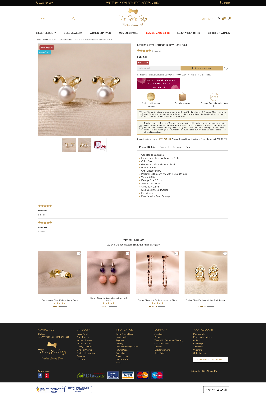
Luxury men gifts (188, 33)
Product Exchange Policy (127, 346)
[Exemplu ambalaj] (100, 145)
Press (157, 337)
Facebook (40, 375)
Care (188, 147)
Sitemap (158, 346)
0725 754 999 (46, 3)
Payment (164, 147)
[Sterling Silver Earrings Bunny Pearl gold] (69, 145)
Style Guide (159, 353)
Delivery (177, 147)
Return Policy (122, 350)
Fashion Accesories (86, 353)
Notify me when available (201, 68)
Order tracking (199, 353)
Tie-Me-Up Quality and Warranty (169, 340)
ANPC (119, 362)
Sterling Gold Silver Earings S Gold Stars (60, 300)
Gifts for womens (162, 350)
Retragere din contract (210, 359)
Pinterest (47, 375)
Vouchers (197, 350)
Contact (226, 3)
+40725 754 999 (45, 337)
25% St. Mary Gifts (158, 33)
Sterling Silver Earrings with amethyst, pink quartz (108, 299)
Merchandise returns (202, 337)
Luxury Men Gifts (85, 346)
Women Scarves (100, 33)
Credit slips (198, 343)
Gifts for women (219, 33)
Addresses (198, 346)
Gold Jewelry (73, 33)
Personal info (199, 334)
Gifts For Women (84, 350)
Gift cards (81, 359)
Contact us (121, 353)
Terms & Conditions (124, 334)
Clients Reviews (161, 343)
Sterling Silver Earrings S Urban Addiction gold (206, 300)
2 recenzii (156, 51)
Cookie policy (122, 359)
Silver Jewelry (46, 33)
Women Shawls (128, 33)
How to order (121, 337)
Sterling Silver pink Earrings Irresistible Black (157, 300)
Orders (196, 340)
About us (158, 334)
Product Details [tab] (147, 147)
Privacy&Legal (122, 356)
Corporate (81, 356)
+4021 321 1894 (61, 337)
